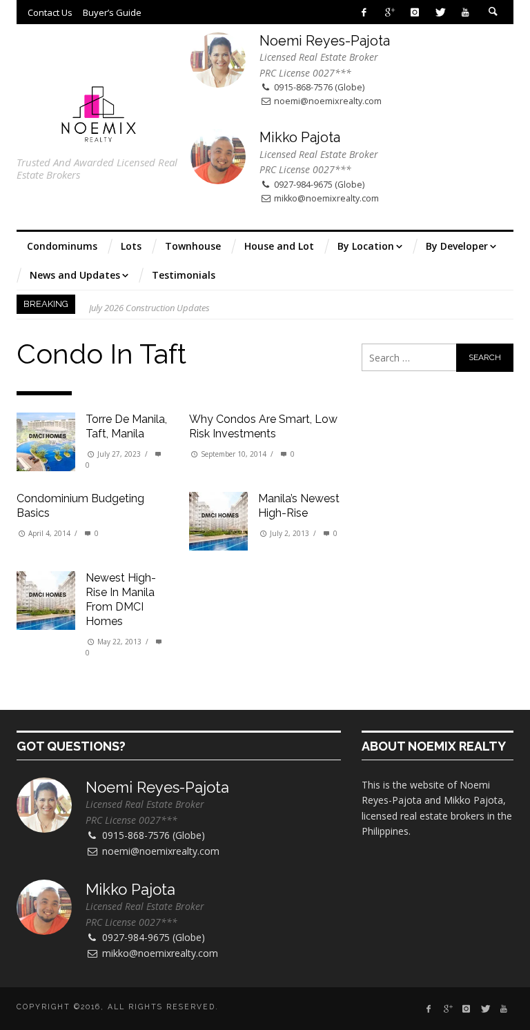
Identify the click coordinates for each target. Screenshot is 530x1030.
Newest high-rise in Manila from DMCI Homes (121, 599)
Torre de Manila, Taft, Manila (126, 426)
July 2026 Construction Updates (149, 304)
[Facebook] (364, 12)
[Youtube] (465, 12)
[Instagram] (414, 12)
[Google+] (389, 12)
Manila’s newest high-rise (299, 505)
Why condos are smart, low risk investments (263, 426)
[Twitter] (440, 12)
